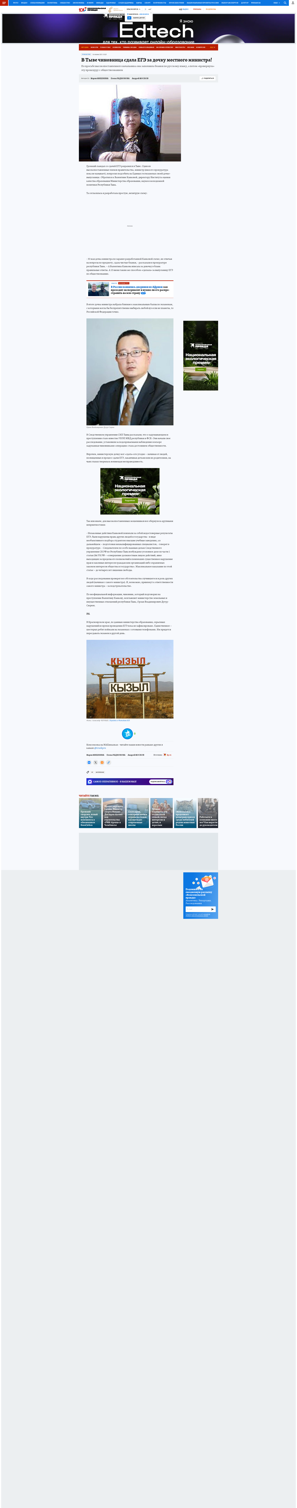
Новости (94, 47)
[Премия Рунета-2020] (114, 9)
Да (129, 18)
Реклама (197, 9)
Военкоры (117, 47)
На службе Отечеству (164, 47)
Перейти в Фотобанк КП (119, 720)
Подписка (211, 9)
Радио (185, 9)
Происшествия (176, 3)
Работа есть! (180, 47)
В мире (90, 3)
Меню (4, 3)
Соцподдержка (125, 3)
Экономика (78, 3)
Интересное (100, 772)
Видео (24, 3)
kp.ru (169, 755)
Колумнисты (159, 3)
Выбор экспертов (229, 3)
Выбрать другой (139, 18)
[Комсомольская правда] (92, 9)
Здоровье (111, 3)
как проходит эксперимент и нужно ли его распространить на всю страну (140, 290)
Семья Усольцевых (146, 47)
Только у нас (105, 47)
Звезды (99, 3)
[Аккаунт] (293, 3)
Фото (15, 3)
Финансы (256, 3)
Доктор (244, 3)
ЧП (92, 772)
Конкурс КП (200, 47)
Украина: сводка (129, 47)
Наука (139, 3)
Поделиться (209, 78)
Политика (52, 3)
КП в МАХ (190, 47)
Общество (65, 3)
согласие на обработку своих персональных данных (198, 915)
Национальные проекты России (203, 3)
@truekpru (100, 748)
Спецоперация (37, 3)
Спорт (147, 3)
